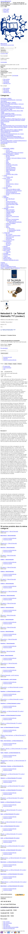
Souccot (8, 185)
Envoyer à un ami (7, 357)
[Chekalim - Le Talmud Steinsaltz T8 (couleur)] (12, 711)
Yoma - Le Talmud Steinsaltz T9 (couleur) (10, 727)
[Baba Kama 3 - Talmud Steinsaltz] (9, 531)
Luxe (7, 218)
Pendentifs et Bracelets (12, 164)
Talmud (8, 227)
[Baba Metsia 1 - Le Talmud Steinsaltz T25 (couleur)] (14, 882)
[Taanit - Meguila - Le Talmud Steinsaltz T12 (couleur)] (14, 748)
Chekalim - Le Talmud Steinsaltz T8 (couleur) (11, 715)
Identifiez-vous (7, 83)
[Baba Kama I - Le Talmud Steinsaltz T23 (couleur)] (13, 858)
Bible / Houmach (10, 209)
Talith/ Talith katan (10, 170)
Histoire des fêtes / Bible (12, 204)
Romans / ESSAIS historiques (13, 193)
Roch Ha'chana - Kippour (12, 184)
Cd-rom (8, 150)
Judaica (8, 173)
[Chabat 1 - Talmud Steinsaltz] (8, 555)
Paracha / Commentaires (12, 219)
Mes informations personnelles (10, 927)
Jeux (7, 205)
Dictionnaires (9, 151)
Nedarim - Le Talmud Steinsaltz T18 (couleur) (11, 802)
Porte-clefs (8, 166)
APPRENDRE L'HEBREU (8, 148)
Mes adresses (6, 925)
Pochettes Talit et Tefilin (12, 174)
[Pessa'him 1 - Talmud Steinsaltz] (9, 639)
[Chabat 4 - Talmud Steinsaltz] (8, 603)
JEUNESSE (5, 197)
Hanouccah (9, 179)
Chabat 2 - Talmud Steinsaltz (7, 571)
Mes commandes (7, 923)
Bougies (8, 156)
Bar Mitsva (8, 243)
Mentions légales (7, 258)
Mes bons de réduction (9, 928)
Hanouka (8, 252)
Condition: (3, 322)
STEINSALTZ (12, 231)
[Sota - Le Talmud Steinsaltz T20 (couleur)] (11, 822)
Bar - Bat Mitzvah (10, 198)
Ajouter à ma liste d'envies (9, 360)
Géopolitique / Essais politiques (14, 190)
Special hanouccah (11, 169)
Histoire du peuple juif (11, 192)
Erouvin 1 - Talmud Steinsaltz (7, 619)
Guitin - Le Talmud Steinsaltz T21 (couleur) (10, 838)
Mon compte (6, 79)
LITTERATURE (6, 232)
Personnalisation (7, 241)
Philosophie (9, 238)
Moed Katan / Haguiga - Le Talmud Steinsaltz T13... (12, 766)
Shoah (7, 194)
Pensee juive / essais (11, 220)
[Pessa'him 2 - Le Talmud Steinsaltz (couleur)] (12, 699)
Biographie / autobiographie (13, 235)
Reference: (3, 319)
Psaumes (8, 224)
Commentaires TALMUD (14, 230)
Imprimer (5, 358)
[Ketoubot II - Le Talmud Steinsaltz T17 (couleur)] (6, 310)
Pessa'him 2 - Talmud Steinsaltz (8, 667)
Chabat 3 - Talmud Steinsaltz (7, 583)
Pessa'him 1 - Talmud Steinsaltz (8, 643)
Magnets (5, 246)
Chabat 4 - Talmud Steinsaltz (7, 607)
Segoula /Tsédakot (10, 167)
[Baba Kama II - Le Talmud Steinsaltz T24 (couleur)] (13, 870)
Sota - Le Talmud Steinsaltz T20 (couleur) (10, 826)
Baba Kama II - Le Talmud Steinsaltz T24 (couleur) (12, 874)
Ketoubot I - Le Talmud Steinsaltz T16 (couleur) (11, 790)
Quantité (3, 350)
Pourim (7, 182)
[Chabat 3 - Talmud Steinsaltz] (8, 579)
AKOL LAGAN (6, 250)
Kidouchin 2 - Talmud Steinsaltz (8, 595)
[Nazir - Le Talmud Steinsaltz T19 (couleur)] (11, 810)
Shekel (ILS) (6, 12)
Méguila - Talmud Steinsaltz (7, 655)
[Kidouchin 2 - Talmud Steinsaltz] (9, 591)
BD (6, 200)
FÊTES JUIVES (6, 178)
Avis (4, 369)
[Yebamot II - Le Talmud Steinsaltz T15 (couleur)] (13, 774)
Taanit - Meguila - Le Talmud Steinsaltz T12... (10, 752)
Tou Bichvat (9, 186)
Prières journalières (10, 223)
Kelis (7, 160)
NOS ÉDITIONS (6, 254)
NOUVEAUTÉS (6, 247)
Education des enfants (11, 203)
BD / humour (9, 234)
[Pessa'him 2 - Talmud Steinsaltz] (9, 663)
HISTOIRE (5, 188)
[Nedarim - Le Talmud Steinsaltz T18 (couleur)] (12, 798)
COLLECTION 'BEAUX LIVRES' (13, 189)
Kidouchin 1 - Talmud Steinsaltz (8, 547)
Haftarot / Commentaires (12, 216)
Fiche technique (7, 367)
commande (6, 82)
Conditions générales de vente (10, 260)
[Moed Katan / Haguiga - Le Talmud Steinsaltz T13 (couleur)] (14, 762)
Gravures (8, 242)
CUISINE (5, 175)
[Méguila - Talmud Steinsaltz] (8, 651)
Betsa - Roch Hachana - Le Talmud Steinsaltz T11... (12, 740)
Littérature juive (10, 237)
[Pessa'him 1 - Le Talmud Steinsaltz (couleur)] (12, 687)
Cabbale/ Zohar (10, 212)
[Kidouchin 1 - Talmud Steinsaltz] (9, 543)
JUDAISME (5, 208)
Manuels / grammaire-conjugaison (14, 152)
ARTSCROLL (12, 228)
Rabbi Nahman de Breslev (15, 222)
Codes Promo (6, 257)
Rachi (7, 226)
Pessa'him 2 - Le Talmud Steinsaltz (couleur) (10, 703)
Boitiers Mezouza (10, 155)
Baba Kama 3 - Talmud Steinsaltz (8, 535)
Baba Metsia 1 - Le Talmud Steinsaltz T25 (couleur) (12, 885)
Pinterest (19, 363)
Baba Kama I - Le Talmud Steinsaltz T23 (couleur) (12, 861)
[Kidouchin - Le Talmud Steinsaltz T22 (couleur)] (13, 846)
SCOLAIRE (5, 253)
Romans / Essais (10, 239)
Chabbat (8, 213)
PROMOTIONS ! (7, 249)
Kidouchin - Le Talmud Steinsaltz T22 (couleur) (11, 850)
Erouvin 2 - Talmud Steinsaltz (7, 631)
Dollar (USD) (6, 9)
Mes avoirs (6, 924)
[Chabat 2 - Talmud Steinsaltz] (8, 567)
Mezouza (8, 163)
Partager (10, 363)
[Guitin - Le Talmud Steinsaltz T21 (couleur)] (11, 834)
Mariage (8, 245)
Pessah (8, 181)
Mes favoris (6, 80)
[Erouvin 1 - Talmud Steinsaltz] (8, 615)
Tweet (6, 363)
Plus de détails (4, 348)
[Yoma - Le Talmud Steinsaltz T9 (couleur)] (11, 723)
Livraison (5, 256)
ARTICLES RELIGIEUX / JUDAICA (11, 154)
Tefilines (8, 171)
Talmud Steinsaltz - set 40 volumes (8, 679)
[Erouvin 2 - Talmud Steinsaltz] (8, 627)
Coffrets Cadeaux (10, 211)
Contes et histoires (10, 201)
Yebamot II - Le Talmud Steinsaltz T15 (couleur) (11, 778)
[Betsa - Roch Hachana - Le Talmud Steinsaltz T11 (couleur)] (14, 736)
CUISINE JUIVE (9, 177)
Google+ (14, 363)
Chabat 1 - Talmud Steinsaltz (7, 559)
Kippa (7, 162)
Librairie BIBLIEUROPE (6, 1)
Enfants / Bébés (10, 207)
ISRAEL (5, 196)
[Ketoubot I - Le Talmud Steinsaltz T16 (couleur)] (13, 786)
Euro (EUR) (6, 10)
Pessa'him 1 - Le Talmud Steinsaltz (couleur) (10, 691)
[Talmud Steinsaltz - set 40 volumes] (10, 675)
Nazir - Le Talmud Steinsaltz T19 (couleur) (10, 814)
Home (2, 268)
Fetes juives (9, 215)
